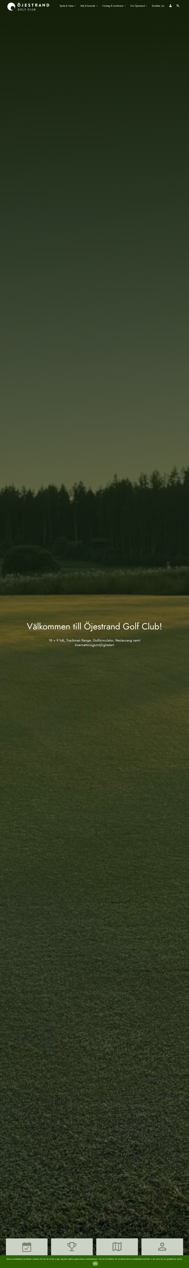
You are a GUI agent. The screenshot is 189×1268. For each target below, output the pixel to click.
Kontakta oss (158, 6)
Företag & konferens (112, 6)
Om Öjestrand (137, 6)
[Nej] (185, 1261)
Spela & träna (66, 6)
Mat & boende (87, 6)
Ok (95, 1263)
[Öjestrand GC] (28, 7)
